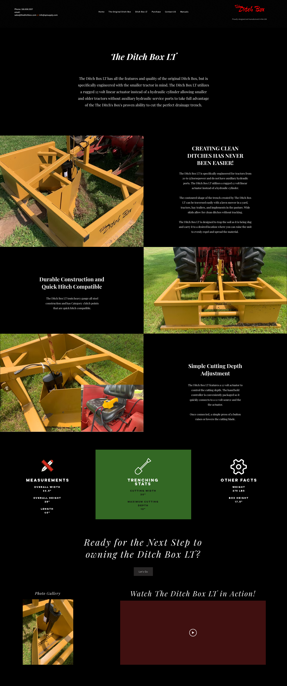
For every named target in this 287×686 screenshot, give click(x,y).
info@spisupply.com (48, 15)
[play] (65, 662)
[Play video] (193, 632)
